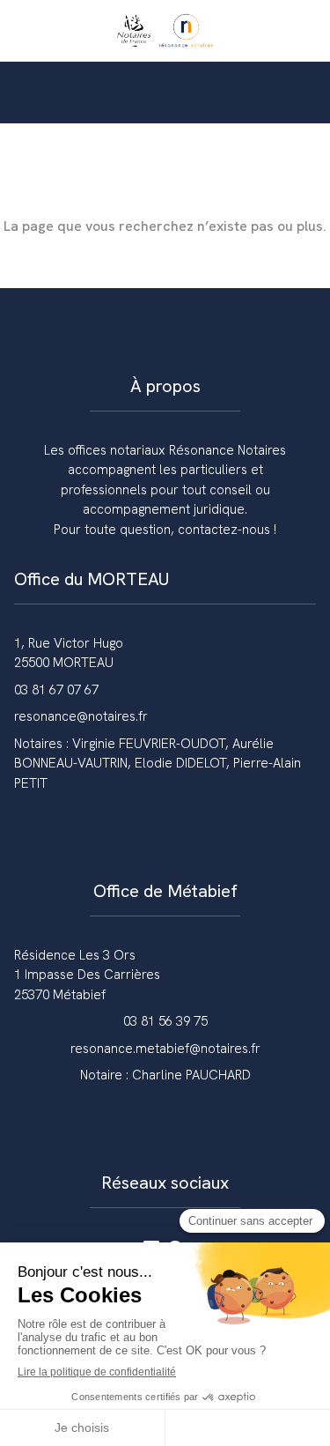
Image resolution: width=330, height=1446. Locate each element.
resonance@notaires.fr (81, 716)
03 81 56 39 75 (165, 1021)
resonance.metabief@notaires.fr (165, 1048)
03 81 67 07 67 (56, 690)
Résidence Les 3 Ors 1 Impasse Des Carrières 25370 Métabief (87, 975)
